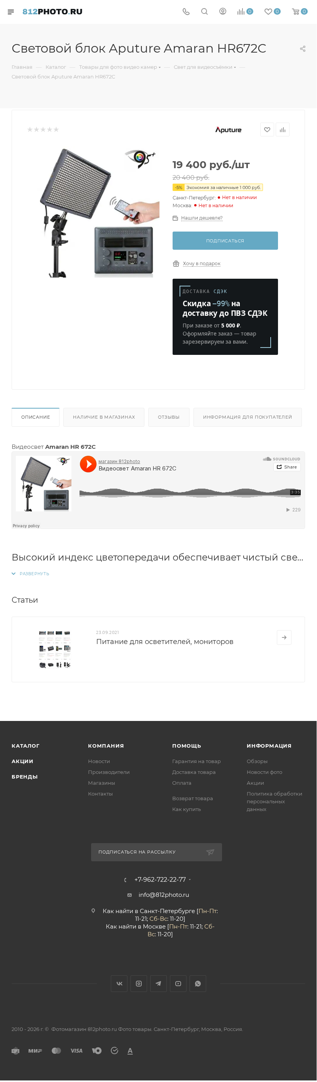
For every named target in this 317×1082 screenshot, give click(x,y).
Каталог (26, 746)
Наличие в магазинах (104, 417)
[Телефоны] (186, 12)
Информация (269, 746)
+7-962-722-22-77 (160, 880)
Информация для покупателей (247, 417)
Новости (99, 761)
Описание (35, 417)
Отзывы (169, 417)
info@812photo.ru (164, 894)
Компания (106, 746)
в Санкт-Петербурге (165, 911)
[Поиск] (204, 12)
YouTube (178, 983)
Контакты (100, 794)
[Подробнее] (284, 637)
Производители (109, 772)
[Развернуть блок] (30, 573)
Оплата (182, 783)
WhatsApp (198, 983)
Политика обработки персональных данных (274, 801)
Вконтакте (119, 983)
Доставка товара (194, 772)
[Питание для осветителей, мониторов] (54, 649)
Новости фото (264, 772)
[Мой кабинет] (222, 12)
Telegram (158, 983)
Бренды (25, 777)
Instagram (139, 983)
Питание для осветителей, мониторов (165, 641)
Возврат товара (192, 798)
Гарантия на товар (196, 761)
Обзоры (257, 761)
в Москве (152, 926)
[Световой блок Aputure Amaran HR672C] (93, 212)
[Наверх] (279, 691)
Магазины (101, 783)
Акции (23, 761)
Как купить (186, 809)
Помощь (186, 746)
